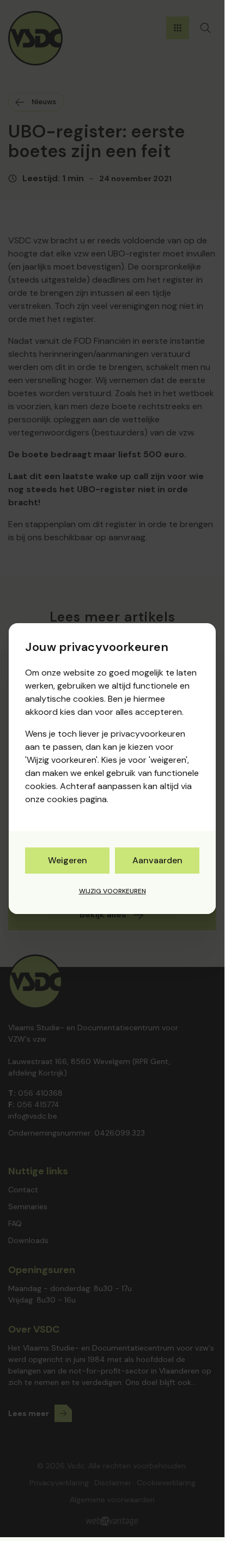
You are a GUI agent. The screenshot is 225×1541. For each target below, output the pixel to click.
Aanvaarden (157, 860)
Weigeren (67, 860)
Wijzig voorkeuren (112, 891)
